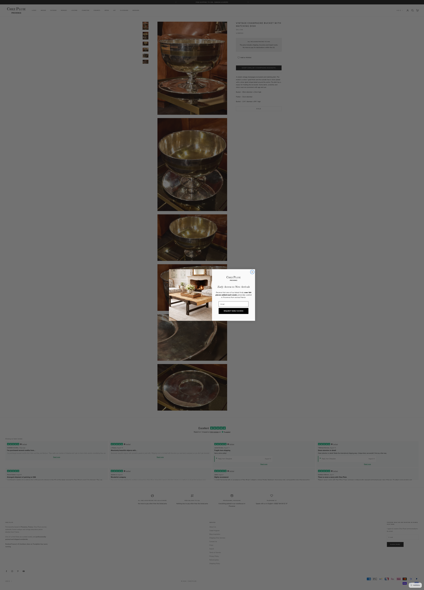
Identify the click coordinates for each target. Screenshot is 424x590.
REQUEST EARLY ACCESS (233, 311)
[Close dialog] (252, 272)
